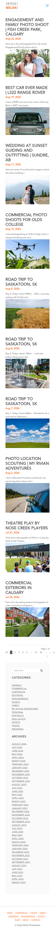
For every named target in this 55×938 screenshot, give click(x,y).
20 (41, 652)
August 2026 (19, 744)
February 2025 (20, 804)
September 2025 (21, 781)
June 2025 (17, 791)
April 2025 (18, 798)
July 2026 (17, 747)
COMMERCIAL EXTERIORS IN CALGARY (19, 588)
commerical (19, 688)
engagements (20, 698)
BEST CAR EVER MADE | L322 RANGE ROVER (27, 90)
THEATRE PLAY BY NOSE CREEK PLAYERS (27, 525)
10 (36, 652)
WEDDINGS (13, 916)
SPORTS (41, 916)
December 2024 (20, 811)
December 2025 (20, 771)
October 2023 (20, 858)
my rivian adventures (25, 708)
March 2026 (19, 760)
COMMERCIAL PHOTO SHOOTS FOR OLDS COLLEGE (26, 220)
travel (16, 725)
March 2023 (19, 882)
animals (17, 685)
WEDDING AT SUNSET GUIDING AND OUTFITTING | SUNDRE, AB (27, 153)
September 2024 (21, 821)
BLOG (17, 919)
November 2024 (21, 814)
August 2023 (19, 865)
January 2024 (20, 848)
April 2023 (18, 879)
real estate (19, 719)
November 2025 (21, 774)
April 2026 (18, 757)
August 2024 (19, 825)
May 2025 (17, 794)
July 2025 (17, 787)
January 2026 (20, 767)
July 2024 (17, 828)
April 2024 (18, 838)
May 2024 (17, 835)
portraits (18, 715)
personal (17, 712)
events (16, 702)
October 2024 (20, 818)
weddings (18, 729)
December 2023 (20, 852)
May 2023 (17, 875)
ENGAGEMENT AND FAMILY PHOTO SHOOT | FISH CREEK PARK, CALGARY (27, 27)
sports (16, 722)
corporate (18, 691)
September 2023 (21, 862)
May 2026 (17, 754)
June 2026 (17, 750)
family (15, 705)
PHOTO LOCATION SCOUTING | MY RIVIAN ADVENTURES (27, 463)
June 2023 (17, 872)
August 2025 (19, 784)
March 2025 (19, 801)
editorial (17, 695)
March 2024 (19, 842)
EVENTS (33, 912)
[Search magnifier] (42, 671)
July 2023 (17, 868)
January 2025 (20, 808)
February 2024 (20, 845)
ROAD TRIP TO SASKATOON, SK (21, 281)
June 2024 (17, 831)
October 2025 (20, 777)
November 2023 (21, 855)
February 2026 (20, 764)
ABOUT (26, 919)
